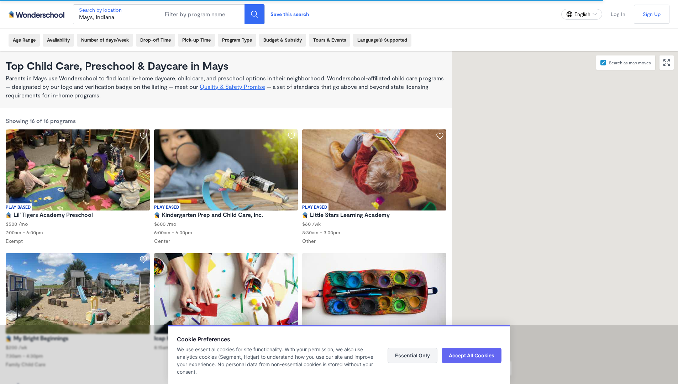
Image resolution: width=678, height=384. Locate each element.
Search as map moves (630, 62)
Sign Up (652, 14)
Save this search (289, 14)
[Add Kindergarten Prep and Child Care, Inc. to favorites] (291, 136)
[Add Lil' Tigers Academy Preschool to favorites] (143, 136)
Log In (618, 14)
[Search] (254, 14)
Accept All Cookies (471, 355)
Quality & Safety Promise (232, 86)
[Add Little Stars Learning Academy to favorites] (440, 136)
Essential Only (412, 355)
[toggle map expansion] (666, 62)
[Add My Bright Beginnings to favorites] (143, 259)
